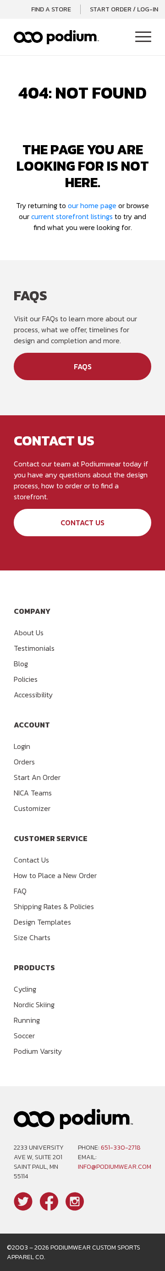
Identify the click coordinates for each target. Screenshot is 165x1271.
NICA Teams (33, 792)
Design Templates (42, 921)
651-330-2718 (121, 1147)
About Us (29, 632)
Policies (26, 679)
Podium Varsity (38, 1051)
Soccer (24, 1035)
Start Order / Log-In (124, 9)
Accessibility (33, 694)
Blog (21, 663)
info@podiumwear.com (114, 1167)
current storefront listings (72, 216)
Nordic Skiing (34, 1004)
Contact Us (82, 522)
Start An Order (37, 777)
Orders (24, 761)
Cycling (25, 988)
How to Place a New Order (55, 875)
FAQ (20, 890)
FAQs (83, 366)
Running (27, 1020)
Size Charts (32, 937)
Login (22, 746)
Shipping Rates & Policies (54, 906)
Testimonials (34, 648)
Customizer (32, 808)
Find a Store (51, 9)
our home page (92, 205)
